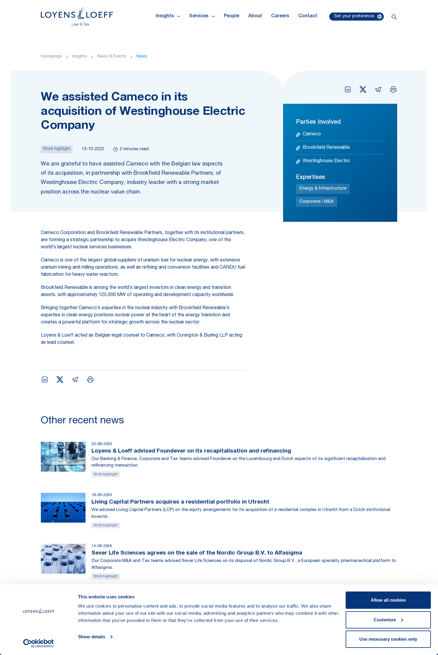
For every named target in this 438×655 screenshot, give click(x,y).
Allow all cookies (388, 600)
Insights (79, 57)
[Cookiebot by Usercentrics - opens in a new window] (39, 643)
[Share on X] (363, 89)
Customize (385, 619)
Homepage (51, 57)
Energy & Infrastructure (322, 188)
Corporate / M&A (316, 201)
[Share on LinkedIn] (348, 89)
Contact (307, 16)
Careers (280, 16)
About (255, 16)
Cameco (312, 134)
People (231, 16)
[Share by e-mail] (378, 89)
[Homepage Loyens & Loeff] (77, 16)
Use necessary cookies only (388, 639)
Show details (91, 636)
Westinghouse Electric (326, 161)
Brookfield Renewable (326, 147)
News (141, 57)
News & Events (111, 57)
